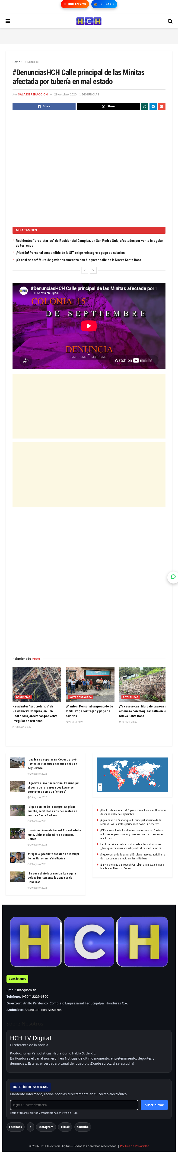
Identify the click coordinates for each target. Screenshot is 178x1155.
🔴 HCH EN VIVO (75, 4)
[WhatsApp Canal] (173, 577)
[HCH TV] (89, 942)
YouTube (83, 1127)
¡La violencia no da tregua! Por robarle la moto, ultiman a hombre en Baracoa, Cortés (54, 834)
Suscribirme (154, 1105)
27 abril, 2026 (75, 722)
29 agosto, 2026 (38, 774)
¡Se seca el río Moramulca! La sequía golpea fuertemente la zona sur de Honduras (52, 878)
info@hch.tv (26, 990)
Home (16, 62)
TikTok (65, 1127)
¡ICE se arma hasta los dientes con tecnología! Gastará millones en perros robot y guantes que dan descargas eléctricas (131, 834)
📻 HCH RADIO (104, 4)
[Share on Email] (161, 106)
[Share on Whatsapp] (144, 106)
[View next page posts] (93, 270)
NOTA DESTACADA (81, 697)
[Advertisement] (89, 35)
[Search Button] (170, 21)
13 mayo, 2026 (23, 727)
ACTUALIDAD (131, 697)
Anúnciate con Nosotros (43, 1009)
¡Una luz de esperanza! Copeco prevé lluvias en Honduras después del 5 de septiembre (52, 764)
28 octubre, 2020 (65, 94)
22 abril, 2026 (129, 722)
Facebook (15, 1127)
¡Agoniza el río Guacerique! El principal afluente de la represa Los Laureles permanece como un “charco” (53, 787)
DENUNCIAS (31, 62)
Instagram (46, 1127)
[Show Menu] (8, 21)
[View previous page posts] (84, 270)
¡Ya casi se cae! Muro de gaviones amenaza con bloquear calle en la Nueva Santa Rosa (78, 260)
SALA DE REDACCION (33, 94)
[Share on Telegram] (153, 106)
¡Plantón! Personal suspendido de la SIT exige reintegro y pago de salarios (70, 253)
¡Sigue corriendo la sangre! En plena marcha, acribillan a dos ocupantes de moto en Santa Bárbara (52, 811)
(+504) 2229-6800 (35, 996)
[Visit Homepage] (89, 21)
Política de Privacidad (134, 1146)
